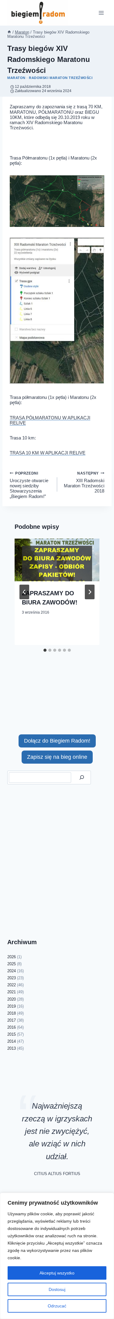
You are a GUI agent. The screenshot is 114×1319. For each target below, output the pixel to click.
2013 (11, 1048)
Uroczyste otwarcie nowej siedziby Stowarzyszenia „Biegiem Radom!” (29, 485)
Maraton (16, 78)
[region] (57, 1256)
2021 (11, 992)
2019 (11, 1006)
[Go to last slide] (24, 592)
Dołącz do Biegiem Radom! (57, 741)
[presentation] (57, 560)
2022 (11, 985)
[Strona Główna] (9, 32)
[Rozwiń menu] (101, 12)
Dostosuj (57, 1289)
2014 (11, 1041)
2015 (11, 1034)
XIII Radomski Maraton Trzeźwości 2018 (84, 482)
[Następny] (90, 592)
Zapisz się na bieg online (57, 757)
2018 (11, 1013)
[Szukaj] (81, 777)
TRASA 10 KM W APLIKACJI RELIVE (47, 452)
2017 (11, 1020)
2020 (11, 999)
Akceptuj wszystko (57, 1273)
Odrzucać (57, 1305)
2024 (11, 971)
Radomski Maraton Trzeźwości (60, 78)
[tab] (45, 650)
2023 (11, 978)
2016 (11, 1027)
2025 (11, 964)
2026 (11, 957)
